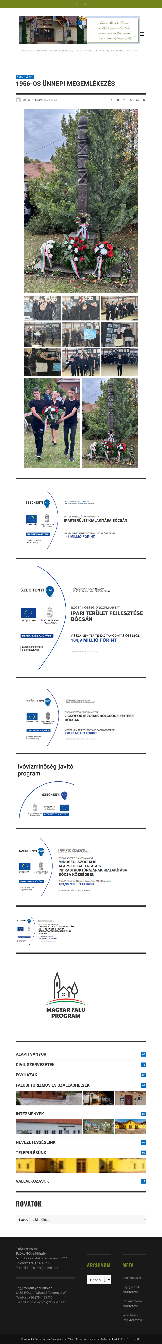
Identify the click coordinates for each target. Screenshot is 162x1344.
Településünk (31, 1152)
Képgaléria (25, 76)
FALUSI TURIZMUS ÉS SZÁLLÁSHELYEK (52, 1085)
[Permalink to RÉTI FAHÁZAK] (49, 1098)
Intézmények (30, 1114)
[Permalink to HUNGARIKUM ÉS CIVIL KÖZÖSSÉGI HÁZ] (130, 1126)
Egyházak (26, 1075)
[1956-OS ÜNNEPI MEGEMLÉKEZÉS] (81, 201)
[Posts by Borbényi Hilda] (18, 100)
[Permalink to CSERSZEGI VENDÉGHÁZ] (98, 1098)
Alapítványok (31, 1054)
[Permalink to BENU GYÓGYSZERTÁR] (98, 1126)
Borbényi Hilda (32, 99)
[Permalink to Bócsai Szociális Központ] (49, 1126)
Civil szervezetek (35, 1064)
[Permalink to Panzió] (130, 1098)
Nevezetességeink (36, 1142)
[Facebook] (76, 4)
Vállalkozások (32, 1181)
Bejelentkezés (131, 1278)
